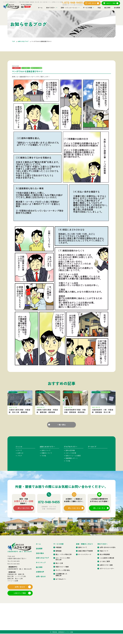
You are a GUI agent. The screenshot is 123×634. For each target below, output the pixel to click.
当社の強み (40, 553)
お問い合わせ (92, 3)
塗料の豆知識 (70, 450)
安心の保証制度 (105, 554)
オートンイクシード (84, 554)
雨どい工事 (59, 563)
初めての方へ (50, 7)
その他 (44, 455)
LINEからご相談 (111, 3)
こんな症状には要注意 (107, 558)
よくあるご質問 (105, 561)
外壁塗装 (58, 547)
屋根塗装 (58, 551)
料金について (104, 551)
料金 (99, 7)
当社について (46, 450)
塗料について (82, 547)
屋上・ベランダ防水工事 (63, 554)
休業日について (47, 453)
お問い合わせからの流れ (108, 547)
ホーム (40, 7)
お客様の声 (40, 572)
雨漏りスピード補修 (62, 567)
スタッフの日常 (71, 453)
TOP (13, 41)
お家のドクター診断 (106, 565)
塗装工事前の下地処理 (85, 551)
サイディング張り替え (63, 570)
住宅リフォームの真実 (73, 455)
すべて (19, 450)
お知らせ (20, 453)
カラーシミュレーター (107, 568)
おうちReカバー (61, 579)
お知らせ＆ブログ (23, 41)
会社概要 (117, 7)
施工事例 (107, 7)
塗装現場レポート (72, 458)
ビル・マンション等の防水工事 (63, 558)
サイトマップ (41, 563)
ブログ (19, 455)
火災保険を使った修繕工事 (61, 574)
